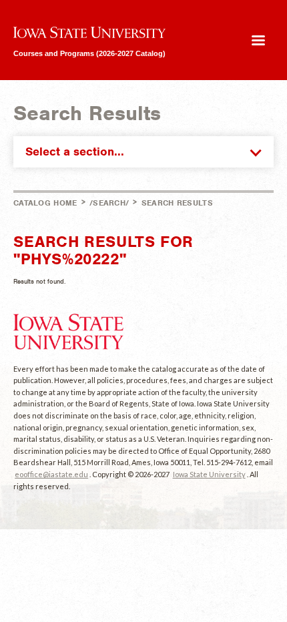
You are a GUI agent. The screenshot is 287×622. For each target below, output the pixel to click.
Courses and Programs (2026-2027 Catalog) (89, 53)
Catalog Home (45, 203)
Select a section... (74, 151)
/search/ (109, 203)
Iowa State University (209, 474)
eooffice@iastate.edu (51, 474)
